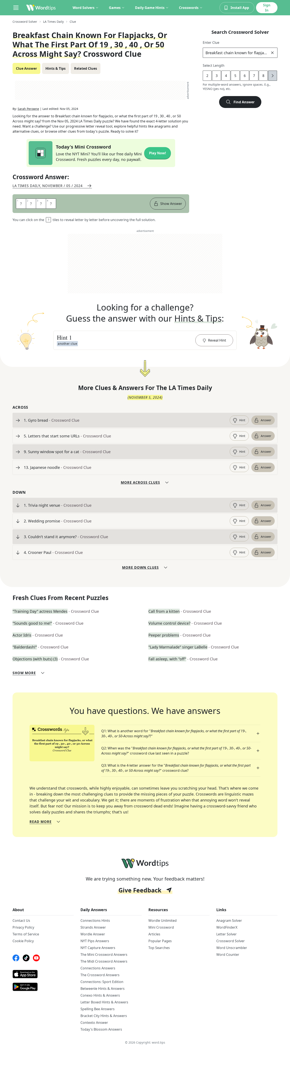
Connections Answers (97, 968)
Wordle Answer (92, 934)
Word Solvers (83, 7)
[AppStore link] (43, 974)
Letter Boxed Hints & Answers (104, 1002)
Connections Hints (95, 920)
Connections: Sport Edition (101, 981)
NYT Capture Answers (97, 947)
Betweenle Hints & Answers (102, 988)
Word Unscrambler (231, 947)
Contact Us (21, 920)
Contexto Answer (94, 1022)
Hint (242, 420)
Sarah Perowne (28, 109)
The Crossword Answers (100, 975)
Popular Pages (160, 941)
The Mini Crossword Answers (103, 954)
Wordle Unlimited (162, 920)
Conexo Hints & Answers (100, 995)
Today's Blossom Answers (101, 1029)
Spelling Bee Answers (97, 1009)
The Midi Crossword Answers (103, 961)
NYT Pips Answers (94, 941)
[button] (145, 340)
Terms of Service (26, 934)
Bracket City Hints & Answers (103, 1015)
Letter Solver (226, 934)
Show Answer (171, 203)
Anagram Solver (229, 920)
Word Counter (227, 954)
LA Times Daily (53, 22)
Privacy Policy (23, 927)
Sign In (266, 8)
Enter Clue (211, 42)
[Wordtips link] (41, 8)
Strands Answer (93, 927)
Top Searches (159, 947)
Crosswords (188, 7)
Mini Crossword (161, 927)
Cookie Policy (23, 941)
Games (115, 7)
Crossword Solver (25, 22)
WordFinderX (226, 927)
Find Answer (244, 102)
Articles (154, 934)
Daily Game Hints (150, 7)
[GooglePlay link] (43, 987)
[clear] (272, 52)
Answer (266, 420)
